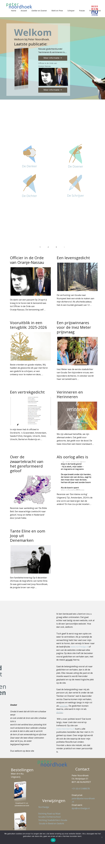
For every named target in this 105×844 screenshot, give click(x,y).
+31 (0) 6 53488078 (81, 788)
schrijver (64, 705)
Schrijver (71, 10)
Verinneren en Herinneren (70, 394)
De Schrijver (75, 195)
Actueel (24, 10)
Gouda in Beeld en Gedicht (51, 823)
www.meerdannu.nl (65, 728)
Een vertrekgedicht (27, 392)
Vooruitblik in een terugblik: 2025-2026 (28, 325)
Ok (53, 840)
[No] (102, 837)
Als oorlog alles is (72, 456)
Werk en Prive (57, 10)
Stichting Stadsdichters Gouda (52, 820)
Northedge (43, 807)
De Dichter (29, 196)
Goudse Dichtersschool (49, 816)
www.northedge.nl (79, 646)
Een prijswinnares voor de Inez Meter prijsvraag (74, 327)
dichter (59, 712)
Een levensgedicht (73, 257)
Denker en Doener (39, 10)
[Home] (19, 5)
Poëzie (82, 10)
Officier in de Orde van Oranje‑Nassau (47, 64)
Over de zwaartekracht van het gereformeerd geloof (26, 463)
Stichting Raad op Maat (48, 813)
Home (13, 10)
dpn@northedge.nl (81, 808)
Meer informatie (52, 57)
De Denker (29, 166)
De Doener (75, 166)
